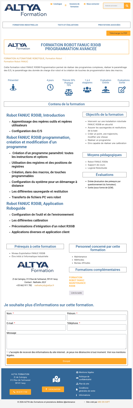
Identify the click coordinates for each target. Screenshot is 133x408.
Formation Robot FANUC (16, 61)
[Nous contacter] (84, 4)
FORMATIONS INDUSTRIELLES (25, 25)
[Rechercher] (127, 6)
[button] (118, 33)
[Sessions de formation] (65, 5)
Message (11, 333)
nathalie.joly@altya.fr (44, 285)
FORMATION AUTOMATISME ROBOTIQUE (24, 58)
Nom (9, 313)
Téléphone (73, 323)
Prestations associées (109, 25)
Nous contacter (93, 4)
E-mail (10, 323)
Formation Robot (54, 58)
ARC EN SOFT (104, 402)
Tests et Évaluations (68, 25)
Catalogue (57, 4)
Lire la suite (76, 293)
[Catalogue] (51, 4)
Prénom (71, 313)
